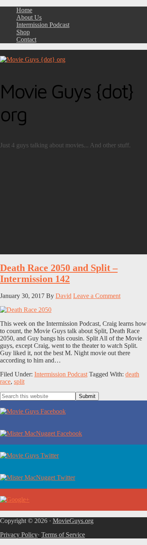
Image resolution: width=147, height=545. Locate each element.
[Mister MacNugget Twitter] (73, 478)
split (19, 381)
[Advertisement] (73, 205)
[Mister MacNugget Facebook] (73, 434)
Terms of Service (63, 534)
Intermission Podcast (60, 374)
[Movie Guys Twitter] (73, 456)
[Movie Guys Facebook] (73, 411)
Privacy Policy (19, 534)
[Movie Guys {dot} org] (32, 59)
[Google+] (73, 500)
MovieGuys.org (73, 520)
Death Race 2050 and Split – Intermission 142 (59, 273)
